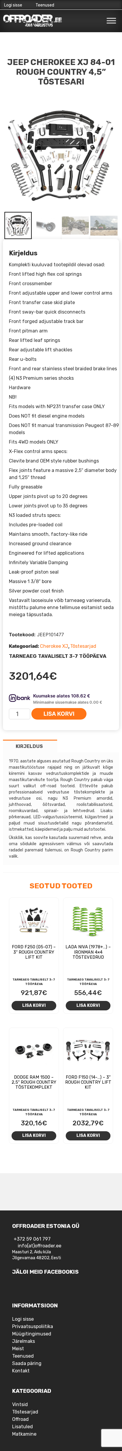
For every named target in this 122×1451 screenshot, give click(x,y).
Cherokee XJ (54, 646)
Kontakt (21, 1371)
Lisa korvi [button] (34, 1005)
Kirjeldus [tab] (29, 746)
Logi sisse (13, 5)
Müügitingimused (31, 1334)
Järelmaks (23, 1341)
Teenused (45, 5)
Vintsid (20, 1404)
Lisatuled (22, 1426)
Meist (18, 1348)
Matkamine (24, 1434)
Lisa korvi (59, 713)
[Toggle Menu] (111, 20)
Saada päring (26, 1363)
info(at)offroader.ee (39, 1246)
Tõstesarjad (83, 646)
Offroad (20, 1419)
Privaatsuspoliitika (32, 1326)
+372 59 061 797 (32, 1239)
